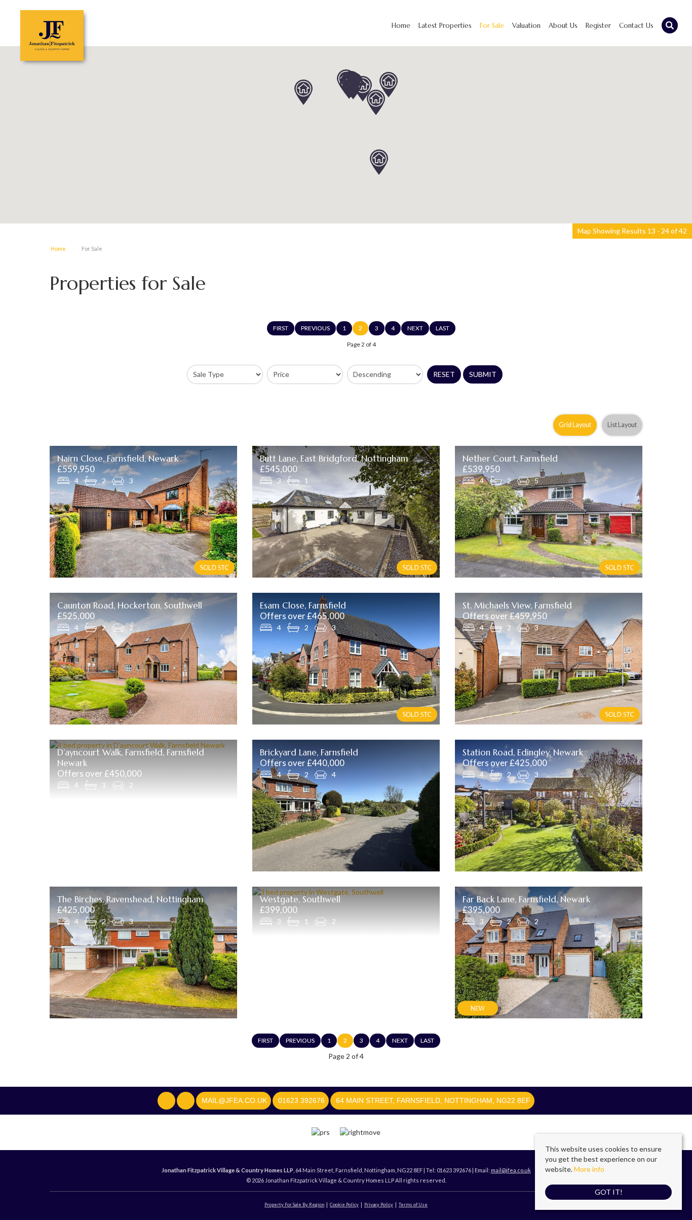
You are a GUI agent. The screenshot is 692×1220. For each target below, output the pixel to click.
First (280, 328)
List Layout (622, 425)
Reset (444, 374)
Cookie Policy (344, 1204)
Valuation (526, 25)
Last (442, 328)
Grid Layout (575, 425)
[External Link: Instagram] (186, 1100)
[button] (379, 162)
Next (415, 328)
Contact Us (636, 25)
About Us (563, 25)
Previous (315, 328)
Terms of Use (413, 1204)
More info (589, 1169)
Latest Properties (445, 25)
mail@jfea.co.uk (511, 1170)
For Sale (492, 25)
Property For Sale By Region (294, 1204)
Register (598, 25)
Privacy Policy (378, 1204)
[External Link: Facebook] (167, 1100)
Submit (482, 374)
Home (401, 25)
